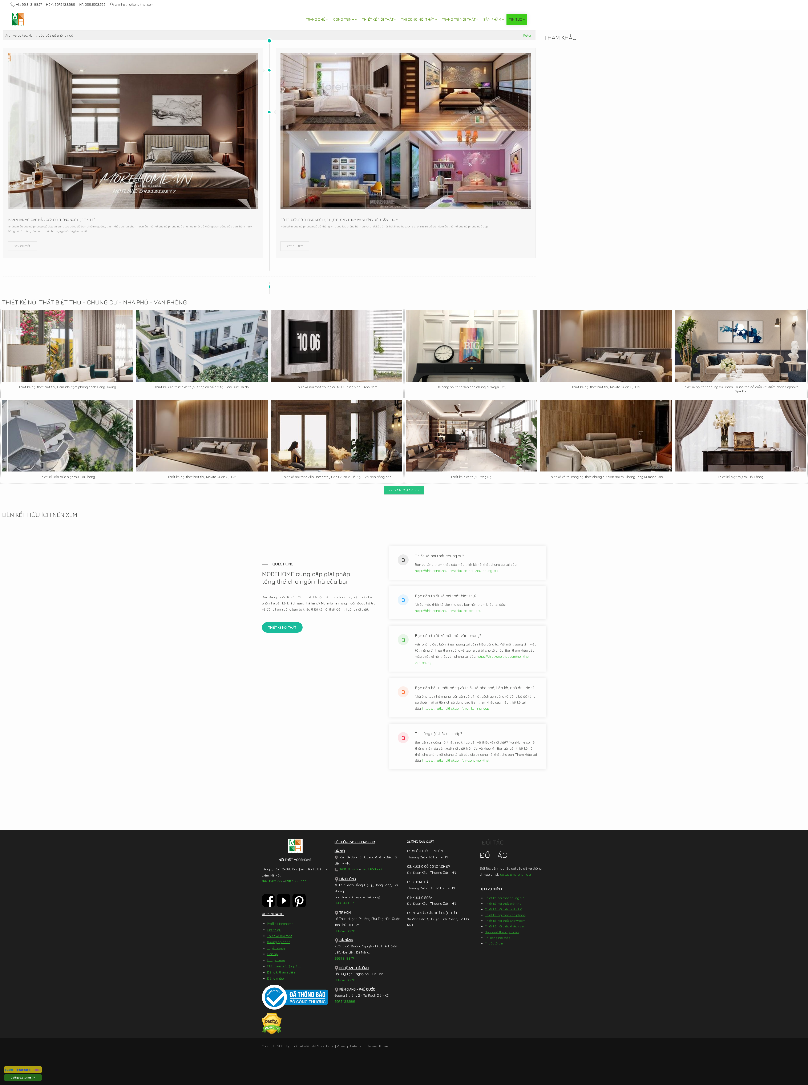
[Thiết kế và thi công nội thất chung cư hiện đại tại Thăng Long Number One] (606, 435)
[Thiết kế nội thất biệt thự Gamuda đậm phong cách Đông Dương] (67, 346)
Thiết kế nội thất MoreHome (312, 1046)
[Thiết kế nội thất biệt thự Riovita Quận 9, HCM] (606, 346)
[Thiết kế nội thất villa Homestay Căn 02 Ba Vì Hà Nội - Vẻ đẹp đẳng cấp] (336, 435)
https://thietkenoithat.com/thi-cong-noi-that (455, 760)
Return (528, 35)
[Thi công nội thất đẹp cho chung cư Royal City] (471, 346)
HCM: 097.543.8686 (60, 4)
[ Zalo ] (9, 1069)
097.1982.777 (272, 881)
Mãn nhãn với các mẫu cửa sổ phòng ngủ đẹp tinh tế (52, 220)
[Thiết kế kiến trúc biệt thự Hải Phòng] (67, 435)
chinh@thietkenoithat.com (134, 4)
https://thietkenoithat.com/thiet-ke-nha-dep (455, 708)
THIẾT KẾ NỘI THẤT (282, 627)
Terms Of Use (377, 1046)
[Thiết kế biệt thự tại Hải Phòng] (740, 435)
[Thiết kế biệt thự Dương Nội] (471, 435)
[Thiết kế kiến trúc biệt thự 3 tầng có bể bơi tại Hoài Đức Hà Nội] (202, 346)
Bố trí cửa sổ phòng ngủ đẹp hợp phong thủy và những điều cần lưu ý (339, 220)
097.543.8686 (345, 931)
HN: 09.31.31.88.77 (29, 4)
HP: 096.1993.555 (92, 4)
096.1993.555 (345, 903)
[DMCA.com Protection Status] (272, 1023)
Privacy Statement (351, 1046)
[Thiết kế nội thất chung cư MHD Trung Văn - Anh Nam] (336, 346)
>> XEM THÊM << (404, 490)
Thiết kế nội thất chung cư (504, 898)
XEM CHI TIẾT (22, 246)
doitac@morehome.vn (516, 874)
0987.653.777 (295, 881)
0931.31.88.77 (348, 869)
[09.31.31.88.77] (26, 1077)
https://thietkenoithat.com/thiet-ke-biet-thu (448, 610)
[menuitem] (316, 19)
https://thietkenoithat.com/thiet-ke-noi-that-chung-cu (456, 570)
